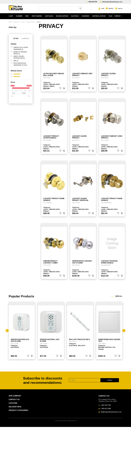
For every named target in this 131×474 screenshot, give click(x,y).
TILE (113, 347)
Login (102, 8)
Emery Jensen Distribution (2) (19, 57)
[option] (22, 330)
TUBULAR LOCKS (54, 84)
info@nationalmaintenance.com (112, 2)
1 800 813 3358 (106, 408)
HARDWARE (85, 16)
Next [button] (123, 330)
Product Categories (18, 410)
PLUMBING (19, 16)
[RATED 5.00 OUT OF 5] (17, 74)
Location (13, 403)
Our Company (15, 396)
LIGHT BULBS (49, 16)
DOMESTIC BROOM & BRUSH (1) (20, 53)
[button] (64, 88)
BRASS (52, 86)
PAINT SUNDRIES (37, 16)
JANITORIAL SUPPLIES (99, 16)
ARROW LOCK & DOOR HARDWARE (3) (21, 48)
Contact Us (14, 399)
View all (118, 296)
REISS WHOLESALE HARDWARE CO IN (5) (20, 64)
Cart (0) (120, 8)
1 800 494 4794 (92, 2)
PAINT (27, 16)
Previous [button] (7, 330)
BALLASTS (81, 345)
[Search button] (80, 8)
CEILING (101, 349)
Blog (110, 16)
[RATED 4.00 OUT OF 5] (17, 76)
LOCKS (11, 16)
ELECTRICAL (75, 16)
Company (117, 16)
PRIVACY (46, 86)
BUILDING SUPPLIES (62, 16)
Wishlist (111, 8)
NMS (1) (16, 61)
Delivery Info (15, 407)
